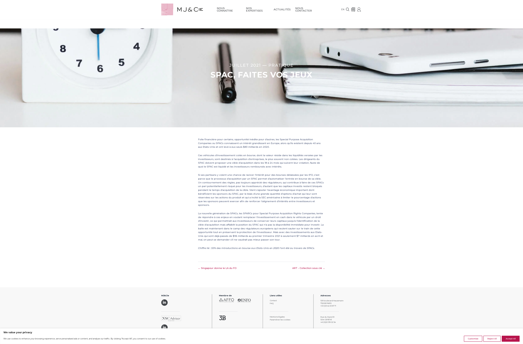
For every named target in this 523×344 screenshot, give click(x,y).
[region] (261, 336)
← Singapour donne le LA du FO (217, 268)
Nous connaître (225, 9)
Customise (473, 338)
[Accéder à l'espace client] (359, 9)
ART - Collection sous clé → (308, 268)
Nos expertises (254, 9)
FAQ (272, 303)
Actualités (282, 9)
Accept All (511, 338)
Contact (273, 301)
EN (342, 9)
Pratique (281, 65)
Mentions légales (277, 317)
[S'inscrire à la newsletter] (353, 9)
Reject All (492, 338)
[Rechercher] (347, 9)
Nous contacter (303, 9)
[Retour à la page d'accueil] (182, 10)
